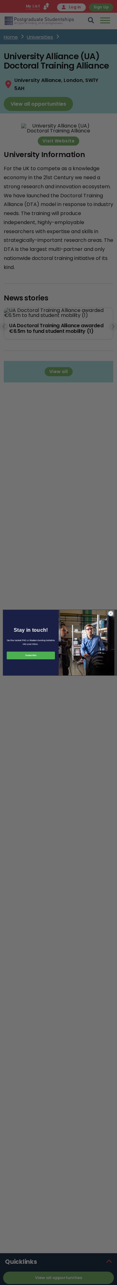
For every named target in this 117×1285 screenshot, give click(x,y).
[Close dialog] (110, 613)
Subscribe (30, 655)
